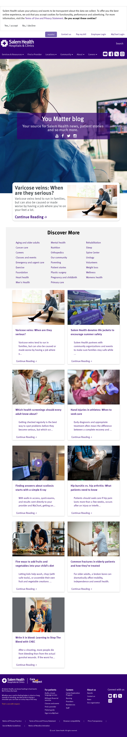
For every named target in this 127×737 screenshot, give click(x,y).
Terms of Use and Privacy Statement (44, 18)
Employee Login (100, 34)
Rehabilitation (93, 242)
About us (91, 689)
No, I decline (28, 25)
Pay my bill (82, 34)
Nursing (69, 698)
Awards (90, 693)
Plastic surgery (58, 272)
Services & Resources (12, 54)
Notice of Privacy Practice (11, 721)
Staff (67, 708)
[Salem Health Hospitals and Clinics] (17, 44)
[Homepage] (22, 683)
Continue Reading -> (31, 216)
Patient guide (50, 710)
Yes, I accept (11, 25)
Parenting (56, 262)
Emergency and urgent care (30, 262)
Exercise (20, 267)
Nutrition (55, 247)
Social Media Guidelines (11, 725)
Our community (59, 257)
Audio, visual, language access (51, 694)
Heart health (22, 277)
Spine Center (92, 252)
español (51, 34)
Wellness (90, 272)
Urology (90, 257)
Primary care (57, 282)
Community (65, 54)
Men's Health (23, 282)
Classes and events (26, 257)
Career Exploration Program (73, 694)
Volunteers (91, 262)
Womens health (94, 277)
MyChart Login (118, 34)
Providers (69, 701)
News (89, 699)
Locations (50, 54)
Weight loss (92, 267)
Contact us (67, 34)
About (79, 54)
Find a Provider (35, 54)
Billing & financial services (51, 699)
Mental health (58, 242)
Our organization (93, 702)
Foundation (22, 272)
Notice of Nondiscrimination (39, 725)
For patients (50, 689)
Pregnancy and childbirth (64, 277)
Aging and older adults (28, 242)
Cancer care (22, 247)
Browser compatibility (72, 721)
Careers (91, 54)
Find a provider (50, 706)
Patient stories (58, 267)
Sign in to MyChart (51, 713)
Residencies (70, 704)
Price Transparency (95, 721)
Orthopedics (57, 252)
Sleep (89, 247)
